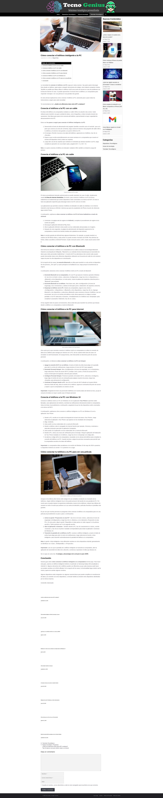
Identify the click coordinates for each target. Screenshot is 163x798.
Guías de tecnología (83, 14)
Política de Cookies (116, 795)
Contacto (101, 795)
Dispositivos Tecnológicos (68, 14)
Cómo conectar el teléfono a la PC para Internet (55, 73)
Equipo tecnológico (47, 744)
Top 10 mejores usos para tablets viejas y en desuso (55, 748)
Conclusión (45, 80)
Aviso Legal (96, 795)
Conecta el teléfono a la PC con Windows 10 (54, 75)
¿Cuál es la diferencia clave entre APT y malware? (55, 746)
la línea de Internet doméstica (54, 197)
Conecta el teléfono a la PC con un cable (53, 65)
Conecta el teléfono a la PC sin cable (52, 68)
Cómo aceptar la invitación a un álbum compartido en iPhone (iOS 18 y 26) (112, 106)
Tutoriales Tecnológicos (97, 14)
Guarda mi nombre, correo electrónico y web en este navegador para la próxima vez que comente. (70, 785)
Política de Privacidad (108, 795)
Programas (55, 744)
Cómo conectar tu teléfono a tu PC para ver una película (57, 78)
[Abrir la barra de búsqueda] (106, 14)
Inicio (58, 14)
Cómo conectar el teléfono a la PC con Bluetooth (55, 70)
